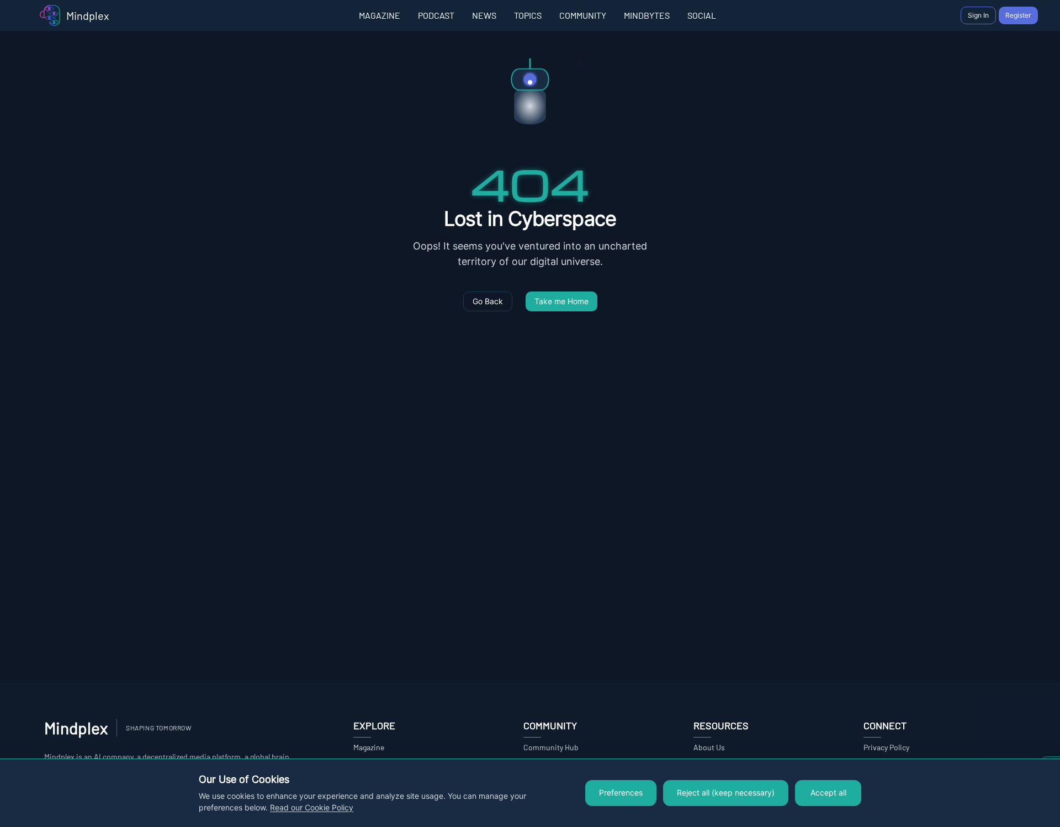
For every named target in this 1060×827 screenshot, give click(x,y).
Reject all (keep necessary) (726, 792)
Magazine (368, 747)
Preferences (621, 792)
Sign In (978, 15)
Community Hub (551, 747)
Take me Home (561, 301)
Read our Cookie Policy (311, 807)
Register (1018, 15)
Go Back (488, 301)
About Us (709, 747)
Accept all (828, 792)
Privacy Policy (886, 747)
